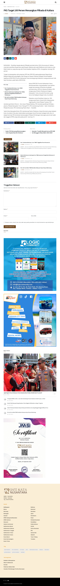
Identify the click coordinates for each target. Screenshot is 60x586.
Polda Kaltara (34, 524)
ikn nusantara (15, 549)
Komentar (7, 190)
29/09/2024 (13, 13)
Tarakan (33, 539)
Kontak (5, 564)
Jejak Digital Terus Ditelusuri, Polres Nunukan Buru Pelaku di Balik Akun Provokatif (23, 393)
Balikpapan (6, 507)
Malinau (33, 507)
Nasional (33, 509)
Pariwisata (33, 515)
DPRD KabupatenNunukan (10, 517)
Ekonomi (6, 522)
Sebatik (33, 534)
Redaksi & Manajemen (9, 560)
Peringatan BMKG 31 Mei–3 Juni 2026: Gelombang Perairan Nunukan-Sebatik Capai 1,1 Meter (26, 398)
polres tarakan (15, 552)
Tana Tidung (34, 537)
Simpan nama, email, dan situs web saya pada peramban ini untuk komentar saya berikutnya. (29, 222)
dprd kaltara (7, 549)
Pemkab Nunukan (35, 520)
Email (6, 215)
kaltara (41, 549)
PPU (32, 530)
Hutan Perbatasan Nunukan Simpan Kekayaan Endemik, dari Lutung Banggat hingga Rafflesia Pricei (27, 407)
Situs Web (33, 215)
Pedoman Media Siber (9, 567)
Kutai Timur (7, 541)
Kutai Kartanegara (8, 539)
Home (5, 6)
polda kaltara (7, 552)
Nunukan (17, 6)
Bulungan (6, 513)
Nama (6, 209)
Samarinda (33, 532)
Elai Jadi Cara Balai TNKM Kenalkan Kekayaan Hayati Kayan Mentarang (36, 167)
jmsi (27, 549)
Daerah (5, 515)
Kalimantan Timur (8, 532)
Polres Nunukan (35, 528)
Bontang (6, 511)
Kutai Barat (7, 537)
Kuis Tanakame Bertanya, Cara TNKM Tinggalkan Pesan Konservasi (35, 142)
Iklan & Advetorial (8, 562)
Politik (23, 13)
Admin (6, 13)
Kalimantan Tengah (9, 530)
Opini (32, 513)
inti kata (22, 549)
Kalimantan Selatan (9, 528)
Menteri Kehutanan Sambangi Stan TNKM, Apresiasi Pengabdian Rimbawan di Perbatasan (15, 93)
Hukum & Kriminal (8, 524)
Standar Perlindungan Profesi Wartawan (14, 569)
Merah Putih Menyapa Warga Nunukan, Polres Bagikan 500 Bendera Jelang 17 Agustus (25, 403)
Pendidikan (33, 522)
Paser (32, 517)
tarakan (22, 552)
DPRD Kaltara (7, 520)
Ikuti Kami (6, 230)
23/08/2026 (27, 144)
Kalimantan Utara (11, 6)
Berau (5, 509)
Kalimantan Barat (8, 526)
